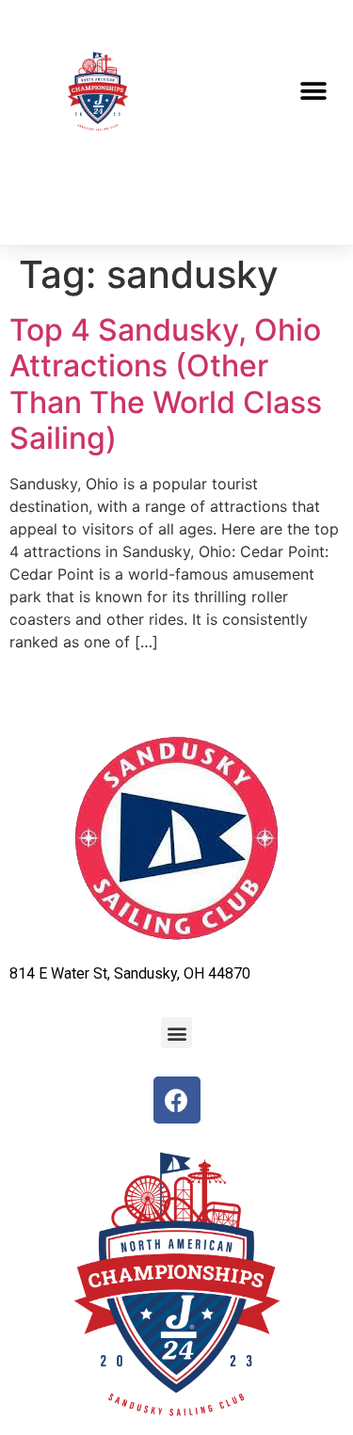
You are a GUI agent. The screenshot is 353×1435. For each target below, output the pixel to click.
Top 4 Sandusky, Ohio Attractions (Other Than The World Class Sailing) (165, 383)
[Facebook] (177, 1100)
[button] (313, 92)
